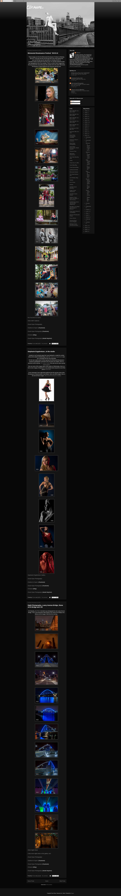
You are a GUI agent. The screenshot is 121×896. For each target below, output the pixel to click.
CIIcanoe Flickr (73, 151)
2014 (86, 131)
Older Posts (62, 881)
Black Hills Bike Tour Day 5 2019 (74, 122)
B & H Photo (72, 182)
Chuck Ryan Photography (35, 324)
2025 (86, 112)
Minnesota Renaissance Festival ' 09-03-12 (43, 53)
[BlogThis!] (53, 343)
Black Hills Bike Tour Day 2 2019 (74, 111)
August (87, 209)
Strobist (71, 180)
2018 (86, 126)
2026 (86, 110)
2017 (86, 127)
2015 (86, 129)
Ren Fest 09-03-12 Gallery (34, 317)
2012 (86, 135)
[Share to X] (55, 343)
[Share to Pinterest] (57, 343)
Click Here (48, 369)
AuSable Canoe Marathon (73, 187)
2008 (86, 231)
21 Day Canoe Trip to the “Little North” (79, 74)
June (87, 211)
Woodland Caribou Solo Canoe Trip (78, 79)
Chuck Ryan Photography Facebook (72, 136)
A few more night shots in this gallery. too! (39, 853)
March (87, 217)
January (88, 222)
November (88, 140)
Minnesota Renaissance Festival (53, 375)
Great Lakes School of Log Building (75, 212)
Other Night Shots (33, 850)
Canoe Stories (73, 218)
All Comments (74, 103)
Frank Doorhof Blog (74, 167)
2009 (86, 229)
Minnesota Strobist (74, 172)
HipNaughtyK (46, 364)
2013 (86, 133)
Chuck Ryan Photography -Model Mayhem (74, 148)
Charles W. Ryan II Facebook (74, 140)
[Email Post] (50, 343)
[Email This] (52, 343)
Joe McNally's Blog (74, 177)
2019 (86, 124)
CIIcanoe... (35, 7)
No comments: (45, 343)
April (87, 215)
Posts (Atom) (49, 884)
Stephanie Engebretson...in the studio (41, 351)
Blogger (72, 893)
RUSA (71, 160)
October (88, 203)
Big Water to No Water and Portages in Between (75, 208)
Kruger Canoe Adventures (73, 191)
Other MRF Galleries (33, 320)
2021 (86, 120)
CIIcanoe (30, 335)
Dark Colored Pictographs (77, 83)
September (88, 206)
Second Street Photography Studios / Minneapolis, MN (88, 183)
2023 (86, 116)
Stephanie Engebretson (56, 356)
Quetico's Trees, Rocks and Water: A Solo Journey (74, 198)
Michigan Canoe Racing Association (74, 224)
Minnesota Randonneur (72, 154)
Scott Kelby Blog (73, 165)
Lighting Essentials (74, 169)
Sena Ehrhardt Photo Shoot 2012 (88, 174)
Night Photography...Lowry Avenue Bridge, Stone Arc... (88, 164)
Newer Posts (31, 881)
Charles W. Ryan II (33, 328)
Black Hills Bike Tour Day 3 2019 (74, 115)
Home (46, 881)
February (88, 219)
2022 (86, 118)
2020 (86, 122)
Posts (72, 101)
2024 (86, 114)
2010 (86, 227)
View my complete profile (75, 66)
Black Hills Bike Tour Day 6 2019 (74, 125)
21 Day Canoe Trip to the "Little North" (80, 73)
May (87, 213)
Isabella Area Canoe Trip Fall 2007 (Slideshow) (74, 203)
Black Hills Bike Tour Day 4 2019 (74, 118)
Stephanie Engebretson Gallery (36, 575)
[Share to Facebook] (56, 343)
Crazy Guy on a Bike (74, 162)
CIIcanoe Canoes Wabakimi (77, 89)
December (88, 137)
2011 (86, 225)
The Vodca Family (45, 363)
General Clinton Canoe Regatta (73, 221)
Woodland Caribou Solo (77, 78)
